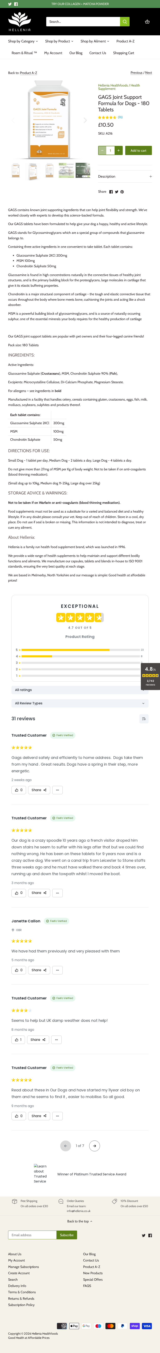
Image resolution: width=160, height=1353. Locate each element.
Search (13, 1280)
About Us (14, 1254)
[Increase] (118, 150)
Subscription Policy (21, 1305)
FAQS (87, 1286)
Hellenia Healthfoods (113, 85)
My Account (16, 1260)
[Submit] (125, 21)
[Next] (79, 120)
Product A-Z (28, 73)
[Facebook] (16, 4)
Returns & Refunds (21, 1299)
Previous (136, 73)
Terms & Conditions (22, 1292)
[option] (49, 120)
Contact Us (91, 1260)
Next (148, 73)
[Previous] (18, 120)
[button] (110, 117)
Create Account (19, 1273)
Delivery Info (17, 1286)
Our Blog (89, 1254)
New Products (93, 1273)
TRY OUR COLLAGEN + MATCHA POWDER (80, 4)
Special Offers (93, 1280)
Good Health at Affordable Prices (29, 1338)
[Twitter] (10, 4)
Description (106, 176)
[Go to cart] (147, 21)
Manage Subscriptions (23, 1267)
